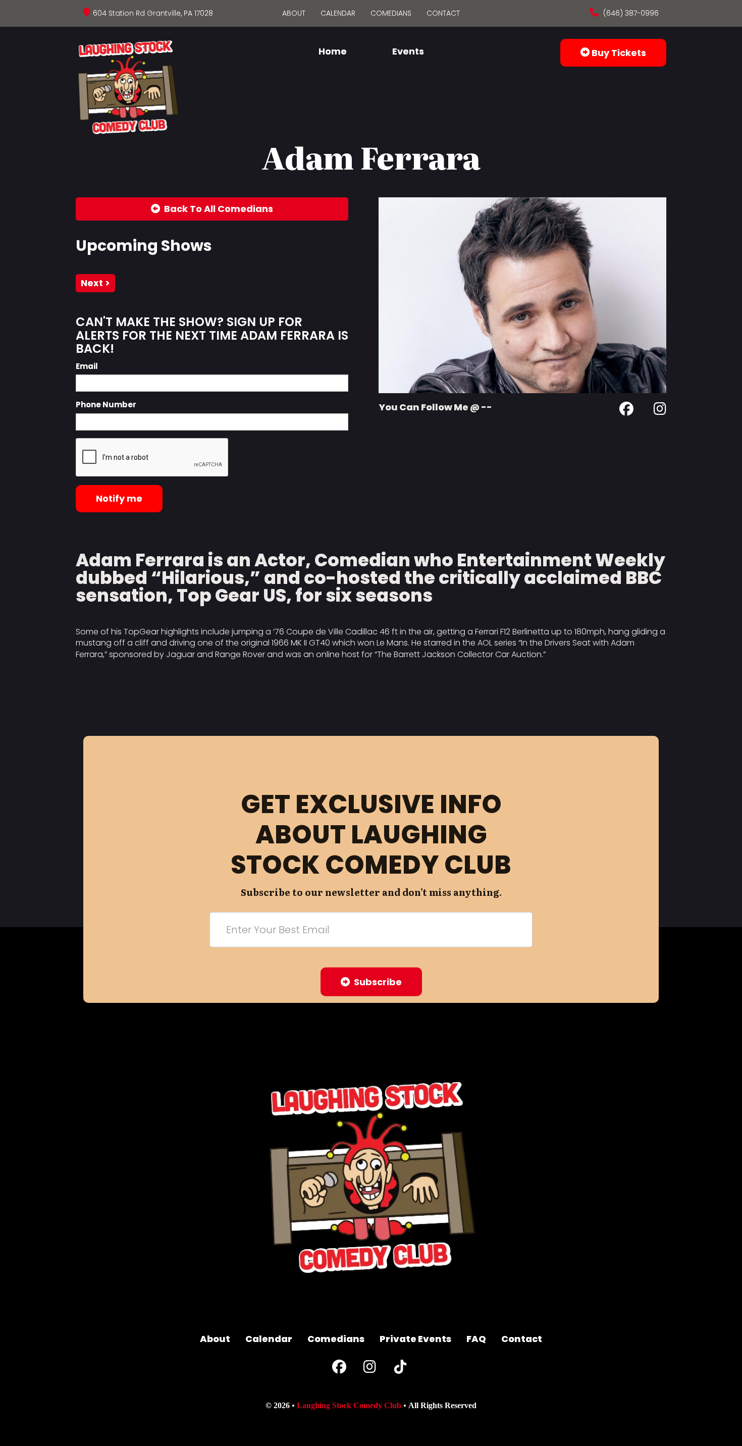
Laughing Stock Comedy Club (349, 1405)
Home (333, 51)
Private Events (415, 1338)
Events (408, 51)
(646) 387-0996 (630, 13)
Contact (443, 13)
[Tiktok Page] (400, 1369)
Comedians (390, 13)
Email (87, 366)
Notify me (119, 498)
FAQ (476, 1338)
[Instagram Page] (660, 410)
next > (95, 283)
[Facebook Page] (626, 410)
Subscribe (376, 982)
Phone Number (106, 404)
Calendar (338, 13)
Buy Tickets (618, 52)
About (293, 13)
